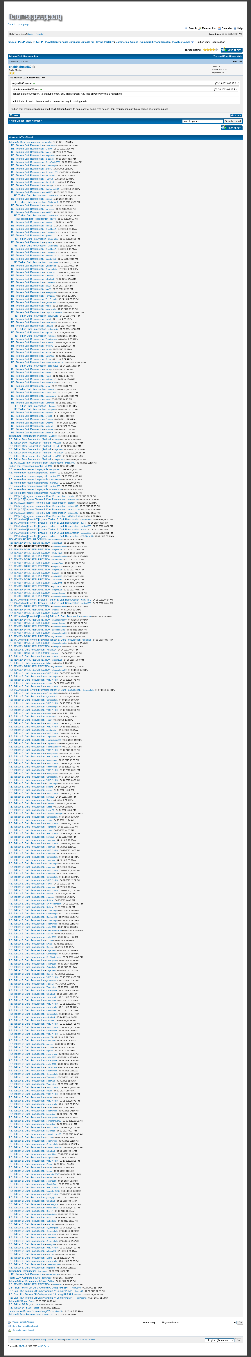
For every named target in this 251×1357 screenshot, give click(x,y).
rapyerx (49, 1044)
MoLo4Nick (57, 553)
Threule (37, 1304)
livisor (83, 523)
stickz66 (50, 1020)
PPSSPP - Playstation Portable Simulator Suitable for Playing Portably (73, 42)
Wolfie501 (56, 1284)
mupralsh (50, 155)
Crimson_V (86, 600)
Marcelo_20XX (53, 1174)
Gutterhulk (51, 967)
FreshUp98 (76, 1288)
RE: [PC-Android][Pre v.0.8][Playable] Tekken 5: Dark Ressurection (44, 616)
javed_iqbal (51, 1197)
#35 (240, 61)
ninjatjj (49, 944)
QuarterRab (51, 259)
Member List (209, 28)
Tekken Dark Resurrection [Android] (28, 436)
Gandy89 (50, 1244)
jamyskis (52, 409)
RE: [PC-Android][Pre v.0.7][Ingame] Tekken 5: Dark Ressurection (44, 519)
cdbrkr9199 (53, 366)
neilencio (56, 653)
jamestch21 (51, 980)
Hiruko (49, 1091)
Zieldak (51, 1281)
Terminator (46, 1278)
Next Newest (33, 120)
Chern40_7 (50, 423)
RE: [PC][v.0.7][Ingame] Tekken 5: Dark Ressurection (37, 496)
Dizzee (49, 934)
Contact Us (15, 1339)
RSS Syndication (87, 1339)
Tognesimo (51, 737)
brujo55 (55, 566)
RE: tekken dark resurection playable (28, 469)
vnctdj (48, 306)
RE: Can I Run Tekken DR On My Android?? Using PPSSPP (41, 1291)
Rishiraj (49, 894)
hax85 (48, 289)
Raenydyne (51, 292)
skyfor (49, 683)
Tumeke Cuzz (48, 1314)
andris (49, 1258)
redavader (50, 426)
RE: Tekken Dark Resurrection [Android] (30, 439)
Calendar (227, 28)
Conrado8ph (51, 165)
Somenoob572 (52, 172)
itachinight (50, 1114)
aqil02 (49, 713)
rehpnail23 (51, 1251)
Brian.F (49, 1211)
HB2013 (49, 179)
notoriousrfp (51, 396)
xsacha (49, 787)
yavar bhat (51, 1154)
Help (240, 28)
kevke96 (50, 797)
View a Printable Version (23, 1322)
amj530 (49, 192)
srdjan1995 (58, 449)
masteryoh (51, 717)
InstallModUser (53, 1264)
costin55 (72, 503)
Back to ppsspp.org (18, 24)
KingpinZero (51, 1184)
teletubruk (50, 279)
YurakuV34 (46, 142)
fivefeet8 (49, 342)
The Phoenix (51, 299)
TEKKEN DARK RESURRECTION (27, 539)
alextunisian (51, 730)
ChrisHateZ (53, 195)
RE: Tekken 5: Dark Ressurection (26, 649)
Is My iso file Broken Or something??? (29, 1311)
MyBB (21, 1346)
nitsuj (48, 386)
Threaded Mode (221, 56)
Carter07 (54, 483)
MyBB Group (43, 1346)
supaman (50, 840)
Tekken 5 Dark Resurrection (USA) (27, 1281)
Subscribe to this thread (23, 1330)
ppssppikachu (58, 593)
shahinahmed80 (20, 66)
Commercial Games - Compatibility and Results (143, 42)
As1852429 (50, 382)
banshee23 (57, 1311)
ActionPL (49, 429)
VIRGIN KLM (56, 489)
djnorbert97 (57, 586)
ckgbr (49, 720)
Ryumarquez (52, 1228)
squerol (49, 332)
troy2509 (53, 436)
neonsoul (87, 616)
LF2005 (49, 416)
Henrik (53, 219)
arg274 (49, 1037)
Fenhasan (50, 296)
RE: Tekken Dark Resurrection (27, 145)
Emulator (49, 419)
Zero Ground (51, 272)
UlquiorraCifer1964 (54, 312)
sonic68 (49, 373)
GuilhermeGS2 (52, 189)
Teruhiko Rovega (54, 813)
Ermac (49, 1164)
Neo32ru (49, 326)
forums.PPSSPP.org (19, 42)
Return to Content (56, 1339)
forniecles (50, 209)
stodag (49, 185)
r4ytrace (51, 406)
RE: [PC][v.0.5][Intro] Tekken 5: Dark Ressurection (36, 462)
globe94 (49, 236)
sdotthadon (51, 1000)
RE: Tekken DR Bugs (20, 1304)
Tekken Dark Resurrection (22, 1271)
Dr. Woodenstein (53, 904)
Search (193, 28)
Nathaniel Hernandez (55, 362)
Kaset (49, 800)
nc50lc (48, 286)
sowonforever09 (53, 1121)
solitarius (49, 379)
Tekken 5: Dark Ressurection (24, 142)
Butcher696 (51, 917)
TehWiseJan (51, 339)
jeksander (50, 159)
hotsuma (49, 256)
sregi (48, 399)
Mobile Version (71, 1339)
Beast (48, 353)
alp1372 (48, 466)
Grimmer (49, 276)
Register (40, 34)
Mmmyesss (51, 753)
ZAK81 (49, 169)
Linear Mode (236, 56)
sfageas (56, 610)
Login (30, 34)
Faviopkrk (56, 646)
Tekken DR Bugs (18, 1301)
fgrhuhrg (51, 336)
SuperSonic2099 (53, 162)
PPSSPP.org (27, 1339)
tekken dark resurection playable (26, 466)
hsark (48, 152)
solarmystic (51, 145)
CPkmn (49, 149)
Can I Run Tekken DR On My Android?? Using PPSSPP (39, 1287)
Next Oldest (17, 120)
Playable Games (181, 42)
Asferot (51, 389)
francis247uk (52, 1208)
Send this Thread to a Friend (25, 1326)
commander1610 (54, 930)
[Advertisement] (130, 13)
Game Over (51, 393)
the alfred (50, 175)
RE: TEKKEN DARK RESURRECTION (29, 542)
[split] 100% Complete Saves (24, 1277)
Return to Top (40, 1339)
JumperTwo (58, 459)
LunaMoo (50, 356)
